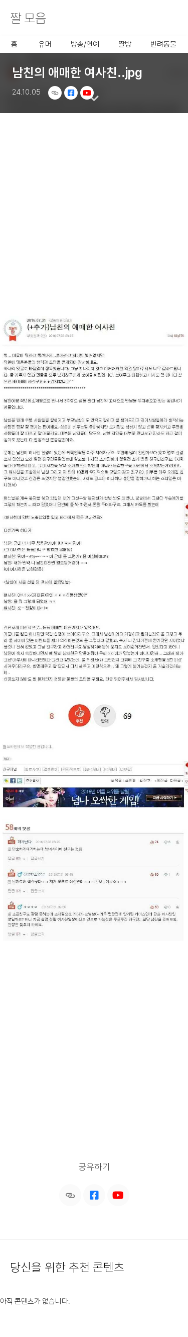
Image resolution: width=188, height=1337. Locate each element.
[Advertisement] (94, 213)
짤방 (124, 44)
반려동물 (163, 44)
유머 (45, 44)
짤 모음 (28, 18)
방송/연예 (85, 44)
